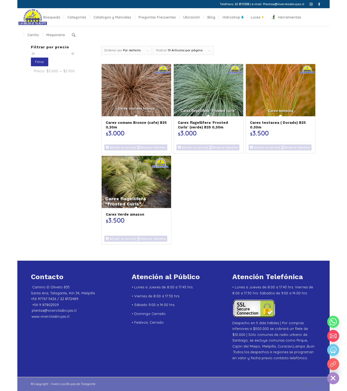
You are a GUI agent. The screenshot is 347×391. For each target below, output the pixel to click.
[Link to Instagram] (311, 4)
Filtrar (39, 62)
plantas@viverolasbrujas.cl (54, 310)
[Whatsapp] (333, 322)
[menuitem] (32, 17)
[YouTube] (333, 364)
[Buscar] (73, 35)
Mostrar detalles (153, 147)
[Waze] (333, 350)
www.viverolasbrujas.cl (50, 316)
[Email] (333, 336)
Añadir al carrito (122, 147)
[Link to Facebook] (319, 4)
